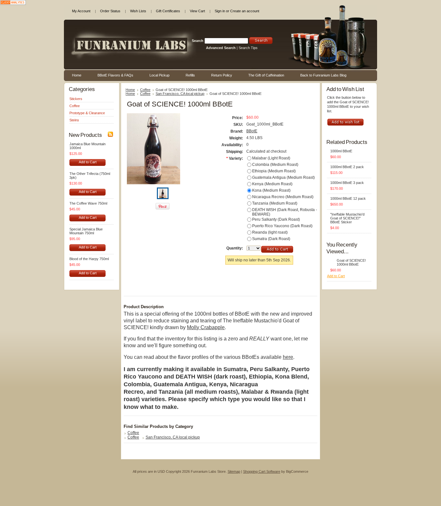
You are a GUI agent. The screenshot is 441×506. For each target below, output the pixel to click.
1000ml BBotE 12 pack (348, 198)
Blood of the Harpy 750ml (89, 259)
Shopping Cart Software (261, 471)
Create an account (244, 11)
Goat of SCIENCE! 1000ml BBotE (351, 262)
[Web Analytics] (13, 3)
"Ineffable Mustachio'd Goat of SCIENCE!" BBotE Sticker (347, 218)
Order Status (110, 11)
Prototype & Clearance (87, 113)
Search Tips (248, 48)
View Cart (197, 11)
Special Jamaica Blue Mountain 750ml (86, 231)
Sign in (220, 11)
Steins (74, 120)
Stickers (75, 99)
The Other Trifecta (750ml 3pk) (89, 175)
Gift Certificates (168, 11)
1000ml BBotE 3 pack (347, 183)
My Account (81, 11)
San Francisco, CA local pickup (180, 94)
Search (197, 41)
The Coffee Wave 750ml (88, 203)
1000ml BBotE (341, 151)
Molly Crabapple (206, 327)
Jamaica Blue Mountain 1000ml (87, 146)
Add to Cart (88, 162)
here (288, 357)
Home (130, 90)
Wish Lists (138, 11)
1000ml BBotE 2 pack (347, 167)
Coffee (74, 106)
